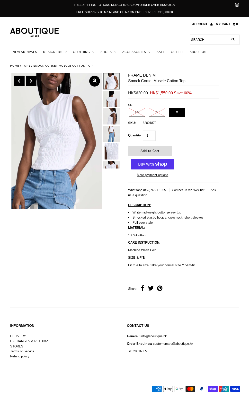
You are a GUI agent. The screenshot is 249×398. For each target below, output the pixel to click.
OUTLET (177, 52)
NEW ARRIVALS (25, 52)
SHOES (106, 52)
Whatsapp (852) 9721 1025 (147, 190)
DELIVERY (18, 336)
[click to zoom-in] (94, 81)
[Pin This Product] (159, 289)
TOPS (26, 65)
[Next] (31, 81)
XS (137, 112)
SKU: (132, 123)
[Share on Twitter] (151, 289)
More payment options (152, 175)
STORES (16, 346)
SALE (161, 52)
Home (14, 65)
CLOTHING (81, 52)
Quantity (134, 135)
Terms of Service (22, 351)
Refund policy (19, 356)
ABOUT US (198, 52)
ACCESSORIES (134, 52)
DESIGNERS (52, 52)
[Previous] (19, 81)
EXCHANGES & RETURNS (29, 341)
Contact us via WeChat (188, 190)
